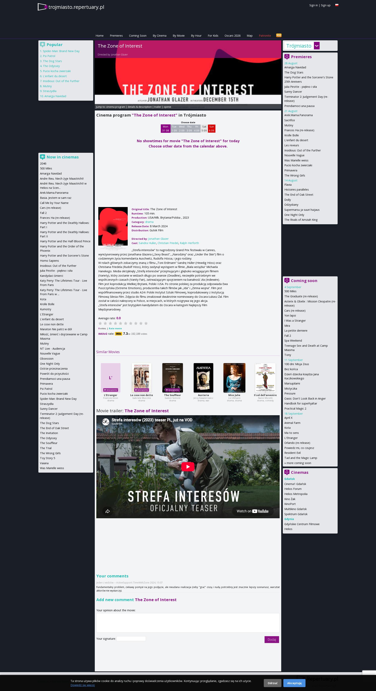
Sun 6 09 (211, 128)
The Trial (46, 448)
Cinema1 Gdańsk (295, 484)
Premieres (116, 35)
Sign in (313, 5)
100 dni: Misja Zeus (296, 364)
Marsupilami (292, 383)
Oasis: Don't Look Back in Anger (305, 398)
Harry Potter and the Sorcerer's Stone (64, 255)
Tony (287, 355)
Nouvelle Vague (294, 155)
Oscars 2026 (232, 35)
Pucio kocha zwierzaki (298, 165)
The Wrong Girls (294, 175)
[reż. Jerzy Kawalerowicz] (203, 378)
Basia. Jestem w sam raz (55, 198)
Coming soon (304, 280)
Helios (288, 529)
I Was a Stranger (295, 320)
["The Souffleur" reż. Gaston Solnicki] (172, 378)
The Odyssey (51, 66)
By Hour (196, 35)
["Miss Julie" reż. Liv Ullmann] (234, 378)
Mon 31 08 (165, 128)
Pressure (290, 393)
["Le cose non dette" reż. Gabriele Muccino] (141, 378)
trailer (157, 107)
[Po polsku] (336, 5)
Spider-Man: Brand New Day (61, 51)
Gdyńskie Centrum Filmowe (302, 524)
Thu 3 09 (189, 128)
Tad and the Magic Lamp (300, 458)
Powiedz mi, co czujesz (299, 448)
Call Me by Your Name (54, 203)
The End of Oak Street (298, 194)
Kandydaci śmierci (51, 276)
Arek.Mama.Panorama (298, 115)
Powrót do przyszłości (54, 373)
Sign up (326, 5)
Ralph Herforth (189, 243)
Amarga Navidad (295, 67)
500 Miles (290, 291)
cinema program (115, 107)
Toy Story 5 (47, 458)
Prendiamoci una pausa (299, 106)
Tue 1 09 (174, 128)
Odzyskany (291, 204)
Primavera (290, 170)
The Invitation (49, 433)
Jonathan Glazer (119, 54)
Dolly (287, 200)
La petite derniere (295, 330)
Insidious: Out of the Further (302, 150)
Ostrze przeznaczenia (54, 368)
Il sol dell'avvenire (265, 395)
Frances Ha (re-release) (299, 130)
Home (100, 35)
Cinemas (299, 472)
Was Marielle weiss (296, 160)
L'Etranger (110, 395)
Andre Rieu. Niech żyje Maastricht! (62, 178)
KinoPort (290, 504)
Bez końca (291, 369)
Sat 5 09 (204, 128)
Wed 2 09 (181, 128)
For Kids (213, 35)
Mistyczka (290, 388)
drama (149, 222)
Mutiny (288, 125)
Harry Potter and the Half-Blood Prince (65, 241)
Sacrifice (289, 120)
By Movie (179, 35)
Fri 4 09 (196, 128)
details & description (140, 107)
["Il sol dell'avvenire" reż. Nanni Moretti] (265, 378)
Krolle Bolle (291, 135)
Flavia (288, 184)
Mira (287, 325)
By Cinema (159, 35)
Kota (287, 428)
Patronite (265, 35)
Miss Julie (234, 395)
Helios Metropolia (295, 494)
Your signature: (106, 638)
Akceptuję (294, 683)
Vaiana (44, 463)
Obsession (46, 358)
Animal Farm (292, 423)
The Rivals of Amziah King (301, 220)
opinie (167, 107)
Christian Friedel (168, 243)
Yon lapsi (290, 315)
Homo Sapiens (49, 260)
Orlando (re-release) (297, 443)
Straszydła (49, 91)
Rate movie (115, 328)
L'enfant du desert (296, 140)
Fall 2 (287, 335)
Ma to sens (291, 433)
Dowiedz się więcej (82, 685)
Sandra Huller (147, 243)
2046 (43, 163)
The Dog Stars (293, 72)
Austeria (203, 395)
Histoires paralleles (296, 189)
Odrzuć (272, 683)
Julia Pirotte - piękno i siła (300, 87)
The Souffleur (172, 395)
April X (288, 418)
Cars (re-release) (295, 310)
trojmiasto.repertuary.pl (76, 6)
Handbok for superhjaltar (300, 403)
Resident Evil (292, 453)
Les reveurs (291, 145)
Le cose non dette (141, 395)
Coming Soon (137, 35)
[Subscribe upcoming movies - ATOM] (279, 35)
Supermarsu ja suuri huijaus (302, 210)
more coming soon (299, 463)
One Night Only (294, 215)
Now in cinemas (63, 157)
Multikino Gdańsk (295, 509)
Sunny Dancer (293, 91)
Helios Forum (293, 489)
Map (250, 35)
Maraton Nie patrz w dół (56, 329)
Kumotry (45, 309)
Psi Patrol (49, 56)
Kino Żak (289, 499)
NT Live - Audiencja (52, 348)
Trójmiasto (298, 45)
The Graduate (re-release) (301, 296)
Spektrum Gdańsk (295, 514)
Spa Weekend (293, 340)
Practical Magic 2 (295, 408)
